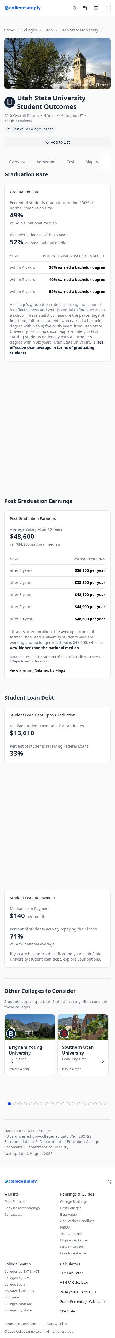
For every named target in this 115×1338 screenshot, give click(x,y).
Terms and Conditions (20, 1324)
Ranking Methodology (22, 1207)
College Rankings (73, 1201)
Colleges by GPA (17, 1277)
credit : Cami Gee (82, 85)
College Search (16, 1284)
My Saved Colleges (19, 1290)
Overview (17, 161)
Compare (11, 1297)
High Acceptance (73, 1240)
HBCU (65, 1227)
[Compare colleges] (85, 8)
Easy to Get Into (73, 1246)
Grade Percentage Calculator (82, 1301)
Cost (70, 161)
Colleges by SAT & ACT (21, 1271)
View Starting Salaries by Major (38, 670)
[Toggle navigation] (107, 8)
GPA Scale (67, 1311)
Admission (46, 161)
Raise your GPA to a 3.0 (78, 1292)
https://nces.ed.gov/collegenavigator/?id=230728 (47, 1136)
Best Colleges (70, 1207)
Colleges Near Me (18, 1303)
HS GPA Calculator (74, 1282)
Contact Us (13, 1214)
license (103, 85)
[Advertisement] (57, 424)
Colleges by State (18, 1310)
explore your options (81, 959)
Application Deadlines (77, 1220)
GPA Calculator (71, 1273)
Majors (92, 161)
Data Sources (14, 1201)
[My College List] (96, 8)
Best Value (68, 1214)
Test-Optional (71, 1233)
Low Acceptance (73, 1253)
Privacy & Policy (55, 1324)
